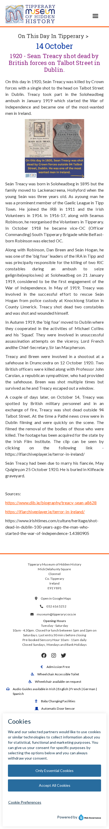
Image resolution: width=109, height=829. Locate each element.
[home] (30, 13)
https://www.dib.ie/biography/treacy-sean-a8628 (51, 502)
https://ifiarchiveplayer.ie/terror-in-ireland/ (45, 511)
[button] (95, 16)
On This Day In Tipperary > (53, 35)
